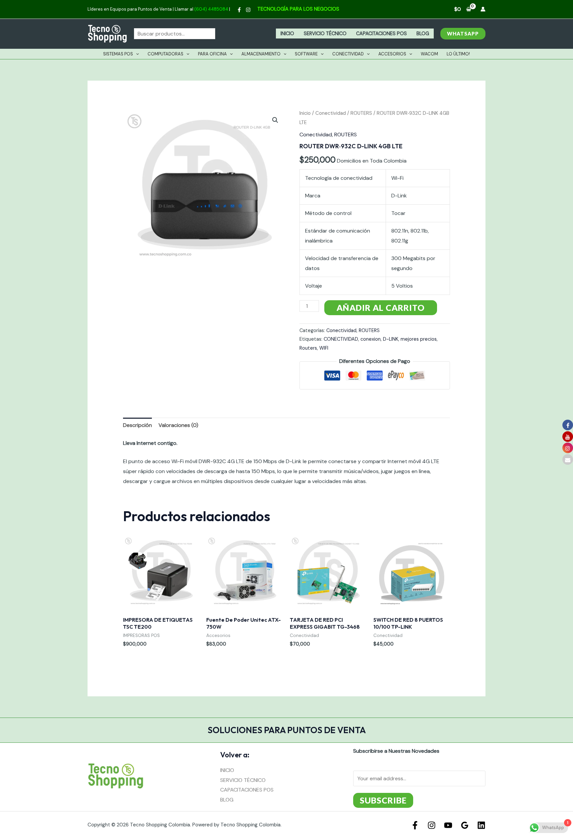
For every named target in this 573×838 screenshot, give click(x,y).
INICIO (287, 33)
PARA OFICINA (212, 54)
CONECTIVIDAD (341, 339)
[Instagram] (248, 9)
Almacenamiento (261, 54)
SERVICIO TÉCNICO (325, 33)
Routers (308, 348)
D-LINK (390, 339)
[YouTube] (448, 825)
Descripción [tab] (137, 425)
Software (306, 54)
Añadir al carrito (381, 308)
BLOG (422, 33)
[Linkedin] (481, 825)
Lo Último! (458, 54)
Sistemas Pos (118, 54)
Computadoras (165, 54)
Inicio (305, 113)
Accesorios (392, 54)
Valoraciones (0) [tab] (178, 425)
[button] (462, 33)
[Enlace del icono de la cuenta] (482, 9)
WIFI (323, 348)
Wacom (429, 54)
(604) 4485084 (211, 9)
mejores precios (419, 339)
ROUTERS (361, 113)
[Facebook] (239, 9)
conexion (370, 339)
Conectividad (348, 54)
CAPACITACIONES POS (381, 33)
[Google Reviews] (465, 825)
